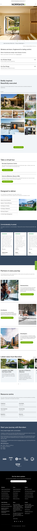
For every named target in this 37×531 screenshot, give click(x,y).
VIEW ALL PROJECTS (18, 147)
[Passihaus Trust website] (26, 459)
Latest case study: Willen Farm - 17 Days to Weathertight (13, 43)
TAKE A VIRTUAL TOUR (7, 181)
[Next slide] (22, 41)
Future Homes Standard (29, 496)
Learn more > (15, 518)
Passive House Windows (5, 489)
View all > (26, 498)
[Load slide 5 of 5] (20, 41)
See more (3, 249)
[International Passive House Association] (32, 459)
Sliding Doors (15, 494)
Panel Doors (15, 496)
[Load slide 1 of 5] (14, 41)
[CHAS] (18, 465)
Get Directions (27, 509)
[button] (1, 4)
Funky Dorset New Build (5, 504)
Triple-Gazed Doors (16, 491)
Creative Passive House (5, 514)
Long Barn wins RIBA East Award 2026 (7, 371)
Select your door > (16, 498)
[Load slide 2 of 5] (16, 41)
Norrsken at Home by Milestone (25, 371)
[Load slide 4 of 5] (18, 41)
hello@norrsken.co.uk (22, 440)
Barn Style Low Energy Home (6, 506)
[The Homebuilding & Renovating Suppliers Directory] (4, 459)
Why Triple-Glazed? (28, 489)
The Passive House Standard (30, 491)
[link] (18, 60)
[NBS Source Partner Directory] (18, 459)
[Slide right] (20, 384)
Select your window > (5, 498)
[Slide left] (17, 384)
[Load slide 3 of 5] (17, 41)
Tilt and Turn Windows (5, 496)
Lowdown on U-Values (29, 494)
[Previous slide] (12, 41)
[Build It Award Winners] (11, 459)
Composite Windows (5, 494)
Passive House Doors (17, 489)
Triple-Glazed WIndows (5, 491)
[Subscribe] (26, 481)
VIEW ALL (34, 357)
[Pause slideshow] (25, 41)
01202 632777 (19, 54)
